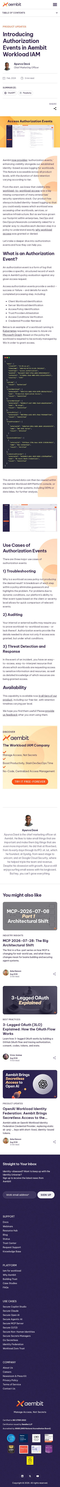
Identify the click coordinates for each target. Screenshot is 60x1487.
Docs (5, 1222)
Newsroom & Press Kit (15, 1376)
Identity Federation (13, 1344)
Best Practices (11, 1019)
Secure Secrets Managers (17, 1336)
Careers (7, 1371)
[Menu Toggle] (55, 4)
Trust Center (9, 1243)
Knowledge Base (12, 1251)
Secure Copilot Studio (14, 1306)
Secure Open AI (11, 1315)
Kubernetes (9, 331)
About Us (8, 1367)
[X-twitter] (30, 1476)
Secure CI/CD (10, 1327)
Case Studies (10, 1283)
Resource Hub (10, 1230)
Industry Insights (13, 935)
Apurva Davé (22, 64)
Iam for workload (12, 1270)
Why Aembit (9, 1274)
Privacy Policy (10, 1380)
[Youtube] (38, 1476)
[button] (57, 13)
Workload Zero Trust (14, 1348)
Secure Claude (11, 1310)
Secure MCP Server (13, 1323)
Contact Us (9, 1388)
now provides (19, 160)
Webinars (8, 1226)
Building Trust (10, 1279)
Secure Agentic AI (12, 1319)
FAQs (6, 1287)
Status (6, 1239)
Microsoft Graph (12, 334)
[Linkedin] (22, 1476)
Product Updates (13, 1103)
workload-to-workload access (21, 190)
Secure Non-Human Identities (19, 1331)
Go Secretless (10, 1340)
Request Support (12, 1247)
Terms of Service (12, 1384)
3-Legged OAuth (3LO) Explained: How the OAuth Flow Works (29, 1029)
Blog (5, 1234)
